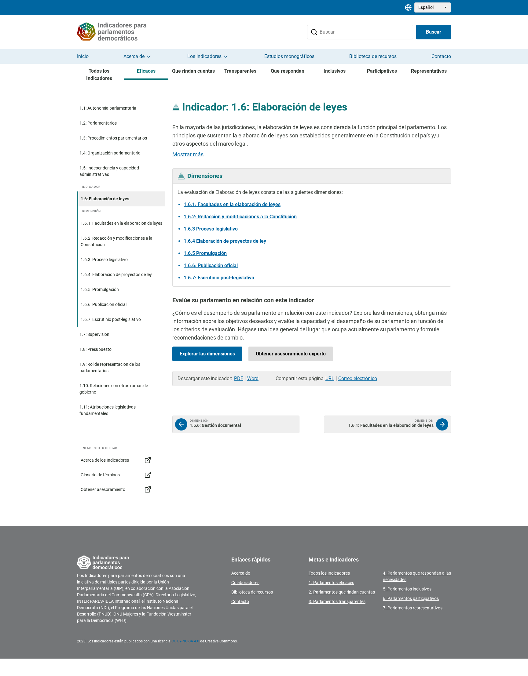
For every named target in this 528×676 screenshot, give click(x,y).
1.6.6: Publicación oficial (104, 304)
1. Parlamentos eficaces (331, 582)
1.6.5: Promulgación (100, 289)
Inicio (83, 56)
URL (329, 378)
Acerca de (134, 56)
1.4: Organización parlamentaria (110, 153)
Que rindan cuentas (193, 71)
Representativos (429, 71)
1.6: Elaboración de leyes (105, 198)
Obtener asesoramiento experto (291, 354)
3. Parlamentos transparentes (337, 601)
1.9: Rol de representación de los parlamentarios (109, 367)
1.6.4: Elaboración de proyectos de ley (116, 274)
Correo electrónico (357, 378)
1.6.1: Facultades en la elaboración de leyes (121, 223)
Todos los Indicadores (99, 74)
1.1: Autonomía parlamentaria (107, 108)
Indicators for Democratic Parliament (119, 32)
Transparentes (240, 71)
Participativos (382, 71)
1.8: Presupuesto (95, 349)
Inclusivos (335, 71)
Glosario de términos (100, 474)
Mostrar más (188, 154)
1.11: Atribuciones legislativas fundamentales (107, 410)
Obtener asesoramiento (103, 489)
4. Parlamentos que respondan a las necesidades (417, 576)
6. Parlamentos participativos (411, 598)
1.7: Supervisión (94, 334)
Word (252, 378)
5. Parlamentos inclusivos (407, 589)
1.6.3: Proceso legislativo (104, 259)
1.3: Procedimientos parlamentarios (113, 138)
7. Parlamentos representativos (412, 607)
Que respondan (287, 71)
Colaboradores (245, 582)
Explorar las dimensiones (207, 354)
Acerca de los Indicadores (105, 460)
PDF (238, 378)
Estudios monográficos (289, 56)
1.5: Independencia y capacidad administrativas (109, 171)
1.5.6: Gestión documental (236, 424)
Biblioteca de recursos (373, 56)
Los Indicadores (204, 56)
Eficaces (146, 71)
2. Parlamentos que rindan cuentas (342, 592)
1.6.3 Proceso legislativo (211, 229)
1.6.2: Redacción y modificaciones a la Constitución (116, 241)
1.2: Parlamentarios (98, 123)
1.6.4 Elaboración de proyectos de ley (225, 241)
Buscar (433, 32)
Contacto (441, 56)
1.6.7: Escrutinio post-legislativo (111, 319)
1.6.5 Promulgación (205, 253)
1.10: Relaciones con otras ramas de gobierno (113, 388)
